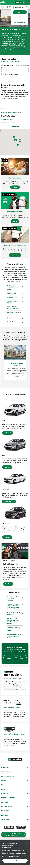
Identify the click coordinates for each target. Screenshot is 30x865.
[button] (27, 2)
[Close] (27, 843)
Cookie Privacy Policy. (13, 856)
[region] (15, 852)
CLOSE (15, 860)
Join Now (19, 17)
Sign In (19, 12)
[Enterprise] (2, 2)
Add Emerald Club (18, 22)
